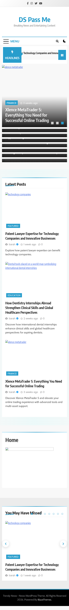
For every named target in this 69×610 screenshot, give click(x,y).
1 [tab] (52, 123)
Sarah (12, 244)
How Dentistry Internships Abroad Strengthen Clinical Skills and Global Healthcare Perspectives (29, 307)
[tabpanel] (34, 96)
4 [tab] (45, 514)
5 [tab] (49, 514)
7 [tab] (58, 514)
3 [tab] (62, 123)
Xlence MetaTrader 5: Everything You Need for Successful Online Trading (27, 115)
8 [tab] (62, 514)
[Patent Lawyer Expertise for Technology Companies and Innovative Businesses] (34, 210)
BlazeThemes (44, 599)
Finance (11, 103)
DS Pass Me (34, 19)
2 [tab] (57, 123)
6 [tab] (53, 514)
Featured (13, 226)
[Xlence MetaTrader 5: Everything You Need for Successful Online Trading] (34, 96)
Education (14, 295)
